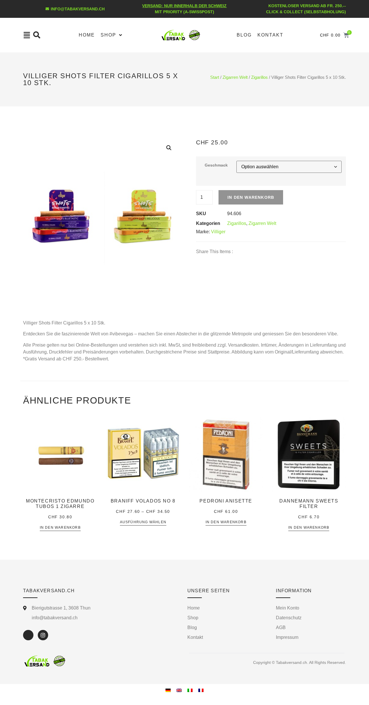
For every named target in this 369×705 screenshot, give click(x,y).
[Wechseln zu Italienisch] (189, 690)
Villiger (218, 231)
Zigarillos (259, 77)
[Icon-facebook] (28, 635)
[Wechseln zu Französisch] (200, 690)
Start (214, 77)
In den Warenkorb (250, 197)
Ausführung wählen (143, 522)
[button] (169, 148)
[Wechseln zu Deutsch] (168, 690)
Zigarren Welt (235, 77)
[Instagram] (43, 635)
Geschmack (216, 165)
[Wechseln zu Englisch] (179, 690)
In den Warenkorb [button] (60, 528)
